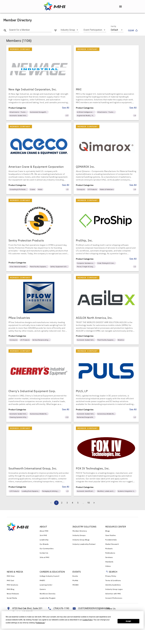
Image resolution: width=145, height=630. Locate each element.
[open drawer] (120, 6)
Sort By (113, 26)
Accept (128, 621)
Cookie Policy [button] (87, 620)
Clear (131, 30)
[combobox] (70, 30)
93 (89, 503)
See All (65, 107)
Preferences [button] (40, 623)
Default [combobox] (114, 30)
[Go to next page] (94, 502)
